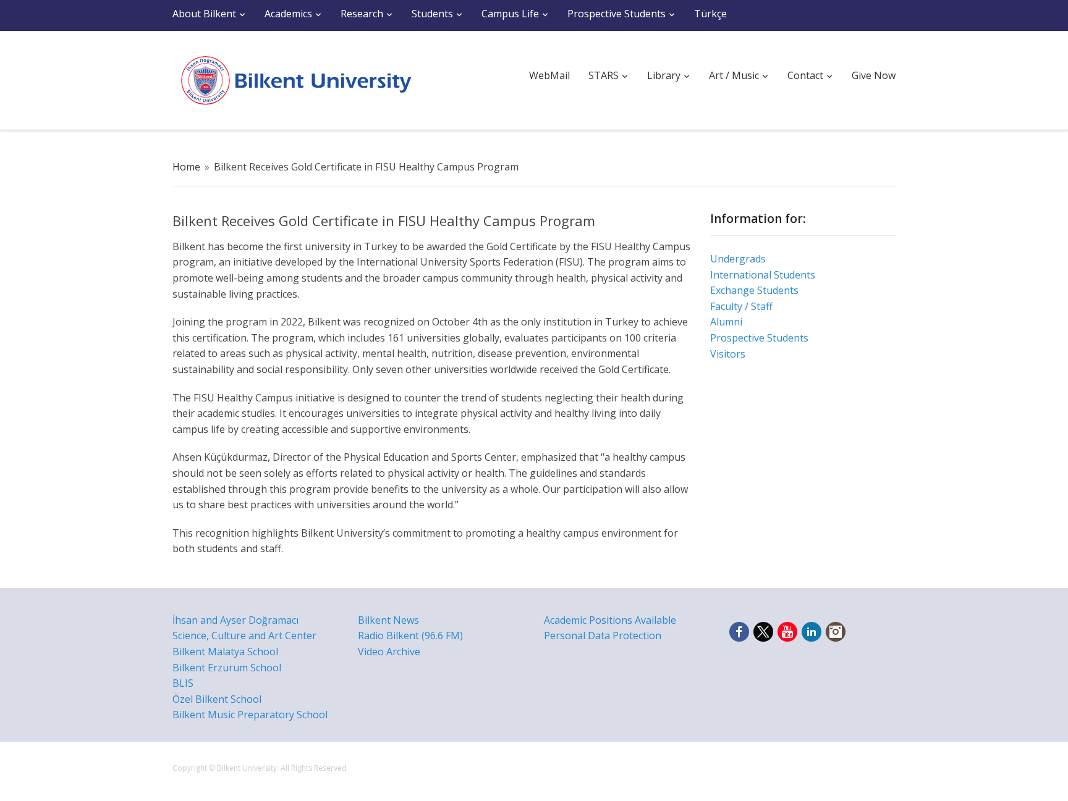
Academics (288, 13)
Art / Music (734, 75)
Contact (805, 75)
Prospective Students (616, 13)
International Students (762, 275)
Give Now (874, 75)
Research (362, 13)
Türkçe (710, 13)
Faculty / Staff (741, 306)
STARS (603, 75)
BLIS (182, 683)
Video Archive (389, 651)
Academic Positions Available (610, 620)
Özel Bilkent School (216, 699)
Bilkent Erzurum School (226, 667)
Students (432, 13)
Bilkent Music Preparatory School (250, 714)
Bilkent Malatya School (225, 651)
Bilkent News (388, 620)
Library (663, 75)
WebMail (549, 75)
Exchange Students (754, 290)
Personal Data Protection (602, 635)
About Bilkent (204, 13)
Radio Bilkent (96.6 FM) (410, 635)
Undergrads (738, 259)
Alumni (726, 322)
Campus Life (510, 13)
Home (186, 167)
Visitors (727, 354)
